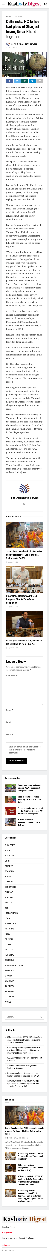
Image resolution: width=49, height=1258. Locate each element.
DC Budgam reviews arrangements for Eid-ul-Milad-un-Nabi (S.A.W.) (31, 1167)
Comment (11, 675)
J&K (9, 545)
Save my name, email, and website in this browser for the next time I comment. (25, 750)
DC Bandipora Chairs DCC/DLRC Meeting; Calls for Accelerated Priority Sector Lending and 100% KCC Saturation (24, 1040)
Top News (10, 986)
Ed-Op (8, 876)
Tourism (9, 991)
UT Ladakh (10, 997)
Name (9, 710)
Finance (9, 892)
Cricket (9, 866)
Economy (9, 871)
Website (9, 734)
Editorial (10, 882)
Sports (9, 976)
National (9, 929)
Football (10, 897)
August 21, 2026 (12, 562)
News (7, 934)
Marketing (10, 923)
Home (8, 17)
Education (10, 887)
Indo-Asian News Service (25, 44)
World (8, 1002)
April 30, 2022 (14, 47)
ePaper (31, 1238)
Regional (9, 955)
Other (8, 944)
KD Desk (9, 1138)
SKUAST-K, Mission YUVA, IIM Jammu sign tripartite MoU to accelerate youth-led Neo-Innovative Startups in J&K (23, 1083)
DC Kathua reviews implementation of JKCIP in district (29, 822)
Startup (9, 981)
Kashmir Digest (9, 1227)
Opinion (9, 939)
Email (9, 722)
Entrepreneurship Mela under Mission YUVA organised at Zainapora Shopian (30, 788)
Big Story (10, 845)
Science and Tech (14, 965)
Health (8, 903)
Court (8, 861)
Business (9, 856)
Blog (7, 850)
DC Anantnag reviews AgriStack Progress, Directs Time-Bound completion (21, 599)
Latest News (17, 17)
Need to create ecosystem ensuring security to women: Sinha (29, 799)
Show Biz (9, 971)
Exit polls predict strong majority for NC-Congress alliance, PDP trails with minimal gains (31, 811)
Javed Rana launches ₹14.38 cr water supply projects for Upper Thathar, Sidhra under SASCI (24, 555)
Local (8, 918)
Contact (22, 1238)
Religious (10, 960)
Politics (9, 950)
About (12, 1238)
